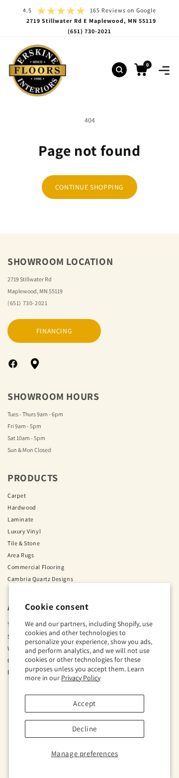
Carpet (16, 495)
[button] (164, 70)
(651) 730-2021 (27, 303)
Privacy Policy (80, 677)
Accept (84, 703)
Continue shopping (89, 187)
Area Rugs (20, 555)
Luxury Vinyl (24, 531)
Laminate (20, 519)
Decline (84, 728)
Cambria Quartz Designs (40, 579)
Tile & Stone (23, 543)
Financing (54, 330)
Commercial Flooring (35, 567)
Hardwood (21, 507)
